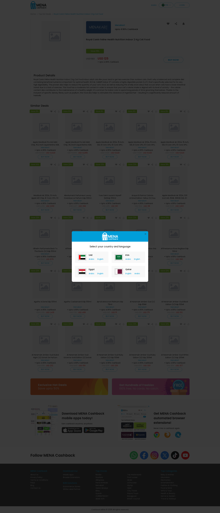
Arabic (92, 259)
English (100, 259)
